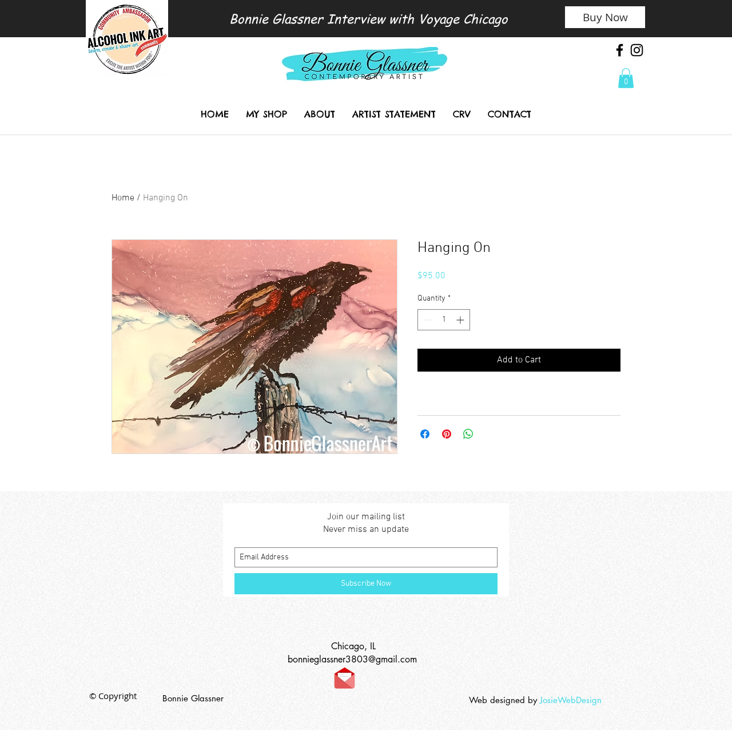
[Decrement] (426, 320)
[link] (626, 78)
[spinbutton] (443, 320)
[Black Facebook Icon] (619, 50)
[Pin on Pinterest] (446, 434)
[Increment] (461, 320)
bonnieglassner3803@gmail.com (352, 659)
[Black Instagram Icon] (636, 50)
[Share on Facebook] (425, 434)
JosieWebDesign (572, 700)
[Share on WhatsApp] (468, 434)
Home (123, 198)
